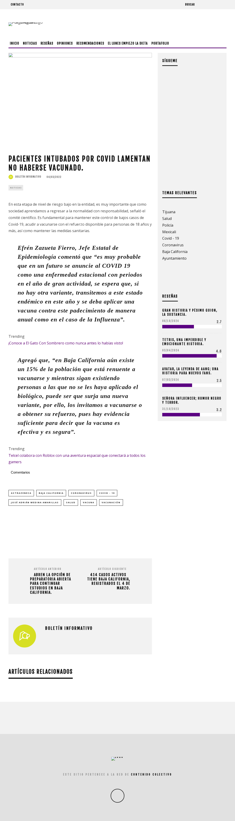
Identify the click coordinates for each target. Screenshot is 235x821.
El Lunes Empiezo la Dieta (128, 43)
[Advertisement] (143, 24)
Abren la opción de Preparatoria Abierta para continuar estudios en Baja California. (50, 584)
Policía (167, 225)
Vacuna (88, 502)
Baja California (51, 492)
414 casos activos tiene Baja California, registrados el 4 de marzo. (108, 581)
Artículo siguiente (112, 569)
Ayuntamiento (174, 258)
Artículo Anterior (48, 569)
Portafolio (160, 43)
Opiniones (65, 43)
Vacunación (111, 502)
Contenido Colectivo (151, 774)
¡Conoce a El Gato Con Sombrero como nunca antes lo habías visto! (65, 343)
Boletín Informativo (28, 176)
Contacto (17, 4)
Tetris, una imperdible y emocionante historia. (184, 342)
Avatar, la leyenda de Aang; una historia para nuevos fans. (190, 371)
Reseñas (47, 43)
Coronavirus (81, 492)
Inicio (14, 43)
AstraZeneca (21, 492)
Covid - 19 (107, 492)
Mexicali (169, 231)
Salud (71, 502)
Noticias (30, 43)
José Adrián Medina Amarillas (35, 502)
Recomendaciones (90, 43)
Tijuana (168, 211)
